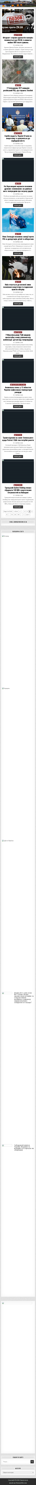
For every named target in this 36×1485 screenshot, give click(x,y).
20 (15, 514)
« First (16, 511)
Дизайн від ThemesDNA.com (18, 1483)
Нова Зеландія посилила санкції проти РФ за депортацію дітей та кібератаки (18, 237)
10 (12, 514)
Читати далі (17, 57)
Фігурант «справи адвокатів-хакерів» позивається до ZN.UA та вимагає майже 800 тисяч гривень (18, 40)
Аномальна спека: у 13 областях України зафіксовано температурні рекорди (18, 389)
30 (18, 514)
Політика (19, 133)
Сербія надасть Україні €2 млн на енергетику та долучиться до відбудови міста (18, 138)
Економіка (19, 485)
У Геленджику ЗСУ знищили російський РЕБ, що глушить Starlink (18, 89)
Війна (18, 85)
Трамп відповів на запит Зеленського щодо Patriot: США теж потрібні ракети (18, 439)
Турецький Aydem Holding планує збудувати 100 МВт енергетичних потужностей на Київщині (18, 490)
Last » (28, 514)
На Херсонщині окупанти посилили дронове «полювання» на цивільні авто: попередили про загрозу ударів (18, 188)
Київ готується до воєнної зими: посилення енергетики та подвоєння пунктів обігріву (18, 287)
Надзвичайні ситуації (18, 384)
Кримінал (19, 35)
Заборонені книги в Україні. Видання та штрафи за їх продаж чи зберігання (24, 1147)
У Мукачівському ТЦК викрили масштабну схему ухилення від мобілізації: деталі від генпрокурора (18, 337)
